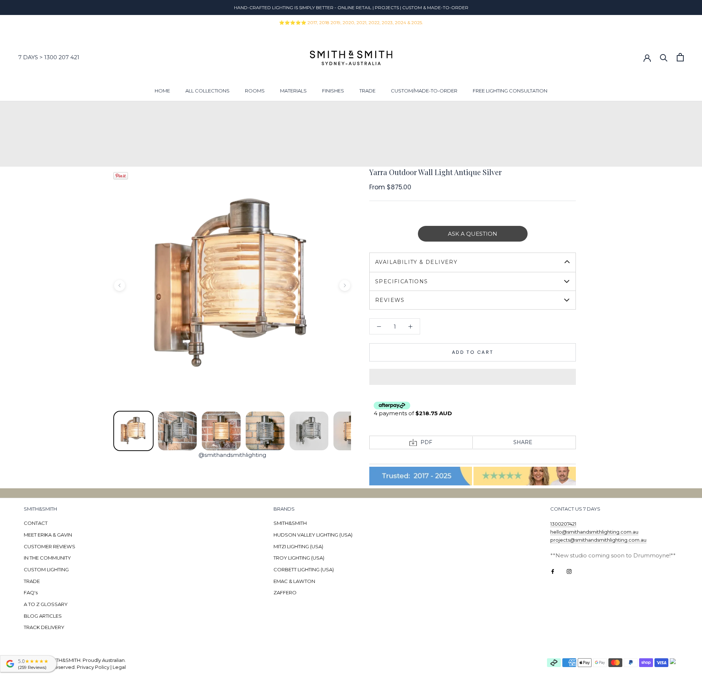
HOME (162, 91)
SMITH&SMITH (290, 523)
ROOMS (255, 91)
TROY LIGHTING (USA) (298, 558)
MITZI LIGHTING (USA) (298, 546)
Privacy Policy (93, 667)
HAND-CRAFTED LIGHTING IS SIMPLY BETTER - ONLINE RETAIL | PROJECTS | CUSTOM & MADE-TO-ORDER (351, 7)
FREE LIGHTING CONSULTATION (510, 91)
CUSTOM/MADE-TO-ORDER (424, 91)
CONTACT (36, 523)
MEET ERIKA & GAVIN (48, 535)
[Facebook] (552, 571)
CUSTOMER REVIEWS (49, 546)
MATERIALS (293, 91)
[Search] (664, 57)
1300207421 (563, 524)
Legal (119, 667)
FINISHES (333, 91)
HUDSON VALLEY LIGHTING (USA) (312, 535)
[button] (472, 377)
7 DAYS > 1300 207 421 (48, 57)
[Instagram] (569, 571)
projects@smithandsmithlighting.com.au (598, 540)
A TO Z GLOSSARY (46, 604)
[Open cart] (680, 57)
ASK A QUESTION (472, 233)
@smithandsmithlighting (232, 454)
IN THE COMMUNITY (47, 558)
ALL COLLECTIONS (207, 91)
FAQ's (31, 592)
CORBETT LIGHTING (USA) (303, 569)
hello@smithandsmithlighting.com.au (594, 532)
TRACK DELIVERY (44, 627)
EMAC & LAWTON (294, 581)
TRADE (367, 91)
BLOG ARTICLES (43, 616)
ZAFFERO (285, 592)
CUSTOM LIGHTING (46, 569)
